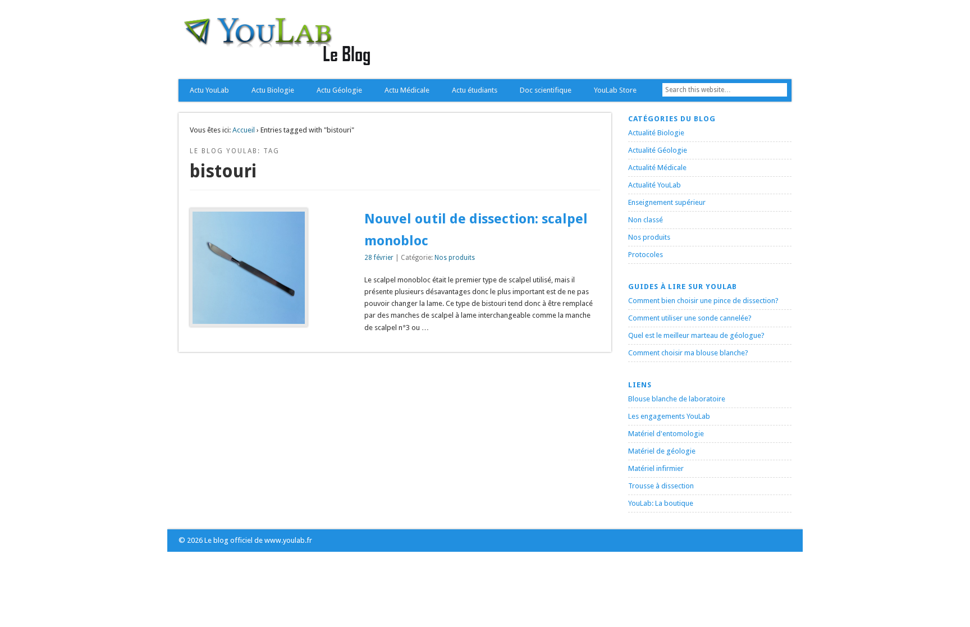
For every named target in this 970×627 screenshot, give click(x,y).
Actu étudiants (474, 90)
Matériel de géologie (662, 451)
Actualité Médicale (657, 167)
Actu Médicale (407, 90)
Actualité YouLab (654, 185)
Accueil (243, 130)
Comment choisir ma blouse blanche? (688, 353)
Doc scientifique (545, 90)
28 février (379, 258)
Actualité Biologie (656, 133)
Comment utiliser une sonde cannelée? (690, 318)
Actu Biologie (272, 90)
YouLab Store (615, 90)
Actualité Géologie (657, 150)
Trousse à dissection (661, 486)
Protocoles (645, 254)
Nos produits (454, 258)
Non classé (645, 220)
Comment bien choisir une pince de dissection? (703, 300)
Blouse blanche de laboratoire (676, 399)
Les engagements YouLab (669, 416)
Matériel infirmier (656, 468)
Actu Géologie (339, 90)
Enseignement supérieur (667, 202)
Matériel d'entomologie (666, 433)
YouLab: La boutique (660, 503)
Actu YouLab (209, 90)
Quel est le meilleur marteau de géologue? (696, 335)
